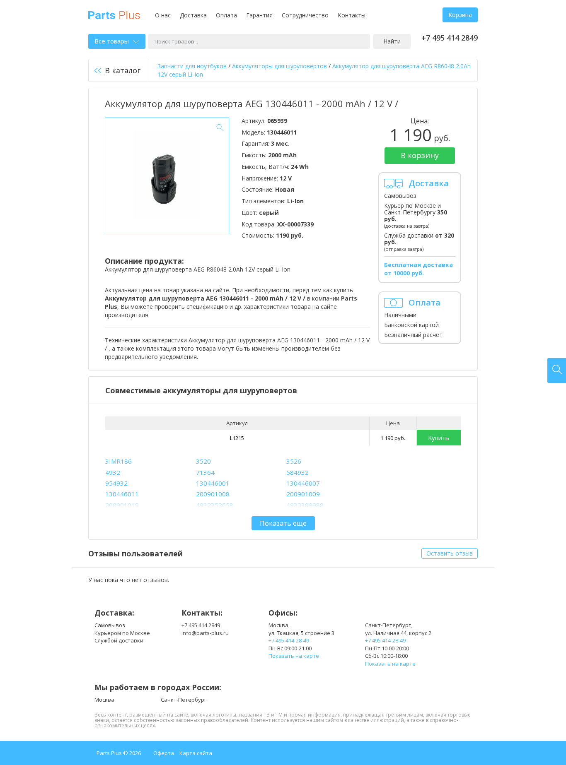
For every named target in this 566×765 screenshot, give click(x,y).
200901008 (213, 494)
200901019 (122, 505)
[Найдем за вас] (556, 370)
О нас (163, 15)
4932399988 (305, 505)
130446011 (122, 494)
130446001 (213, 483)
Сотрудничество (305, 15)
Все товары (111, 41)
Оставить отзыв (449, 553)
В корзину (420, 155)
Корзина (460, 15)
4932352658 (214, 505)
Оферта (163, 753)
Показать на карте (293, 655)
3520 (203, 461)
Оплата (226, 15)
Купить (438, 437)
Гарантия (259, 15)
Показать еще (283, 523)
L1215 (237, 438)
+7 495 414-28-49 (288, 640)
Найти (392, 41)
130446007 (303, 483)
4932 (112, 472)
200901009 (303, 494)
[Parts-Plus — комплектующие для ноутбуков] (114, 14)
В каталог (122, 70)
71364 (205, 472)
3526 (293, 461)
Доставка (193, 15)
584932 (297, 472)
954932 (116, 483)
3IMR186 (118, 461)
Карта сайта (195, 753)
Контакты (351, 15)
